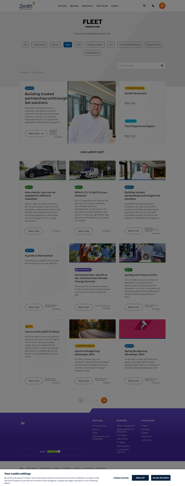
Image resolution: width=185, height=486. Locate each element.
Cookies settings (121, 478)
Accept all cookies (161, 478)
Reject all (140, 478)
